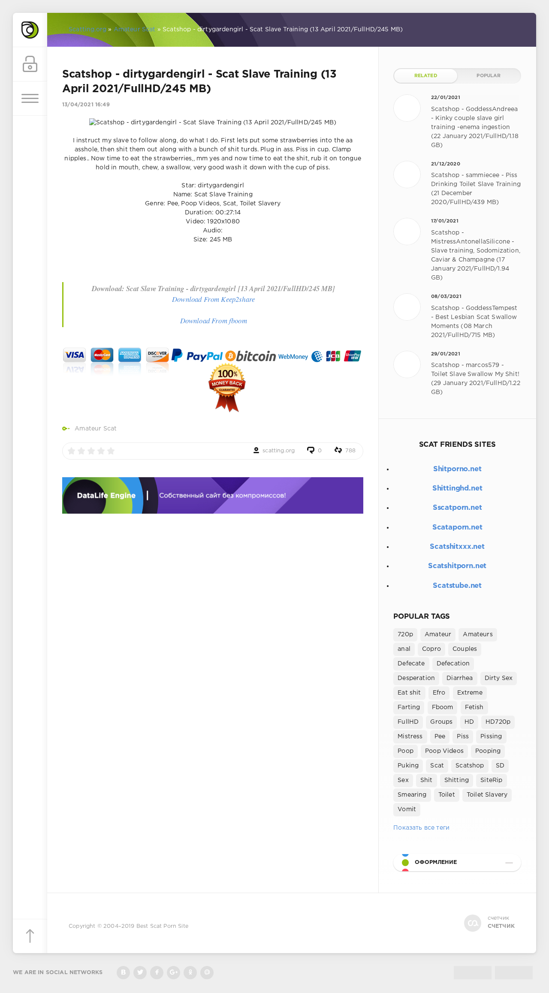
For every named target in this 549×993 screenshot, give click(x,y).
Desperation (416, 678)
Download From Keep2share (213, 299)
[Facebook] (156, 972)
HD (469, 722)
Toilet (446, 794)
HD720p (498, 722)
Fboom (442, 707)
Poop (405, 751)
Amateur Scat (96, 428)
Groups (441, 722)
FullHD (408, 722)
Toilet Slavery (487, 794)
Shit (426, 780)
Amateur (438, 634)
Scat (437, 765)
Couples (464, 649)
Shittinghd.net (457, 488)
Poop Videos (444, 751)
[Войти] (30, 64)
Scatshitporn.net (457, 566)
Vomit (407, 809)
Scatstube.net (457, 586)
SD (500, 765)
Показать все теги (421, 828)
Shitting (456, 780)
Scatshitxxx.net (457, 547)
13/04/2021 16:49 (86, 104)
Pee (440, 736)
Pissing (491, 736)
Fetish (474, 707)
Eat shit (409, 692)
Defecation (453, 663)
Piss (463, 736)
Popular (489, 76)
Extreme (470, 692)
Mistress (410, 736)
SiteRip (491, 780)
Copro (431, 649)
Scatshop (469, 765)
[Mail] (207, 972)
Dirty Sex (499, 678)
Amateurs (477, 634)
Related (425, 76)
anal (404, 649)
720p (405, 634)
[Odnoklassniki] (190, 972)
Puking (408, 765)
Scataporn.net (457, 527)
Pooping (488, 751)
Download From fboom (213, 320)
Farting (409, 707)
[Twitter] (140, 972)
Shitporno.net (457, 469)
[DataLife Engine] (30, 30)
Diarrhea (459, 678)
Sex (403, 780)
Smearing (412, 794)
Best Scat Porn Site (162, 926)
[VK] (123, 972)
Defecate (411, 663)
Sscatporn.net (457, 508)
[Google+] (173, 972)
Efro (439, 692)
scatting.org (278, 450)
